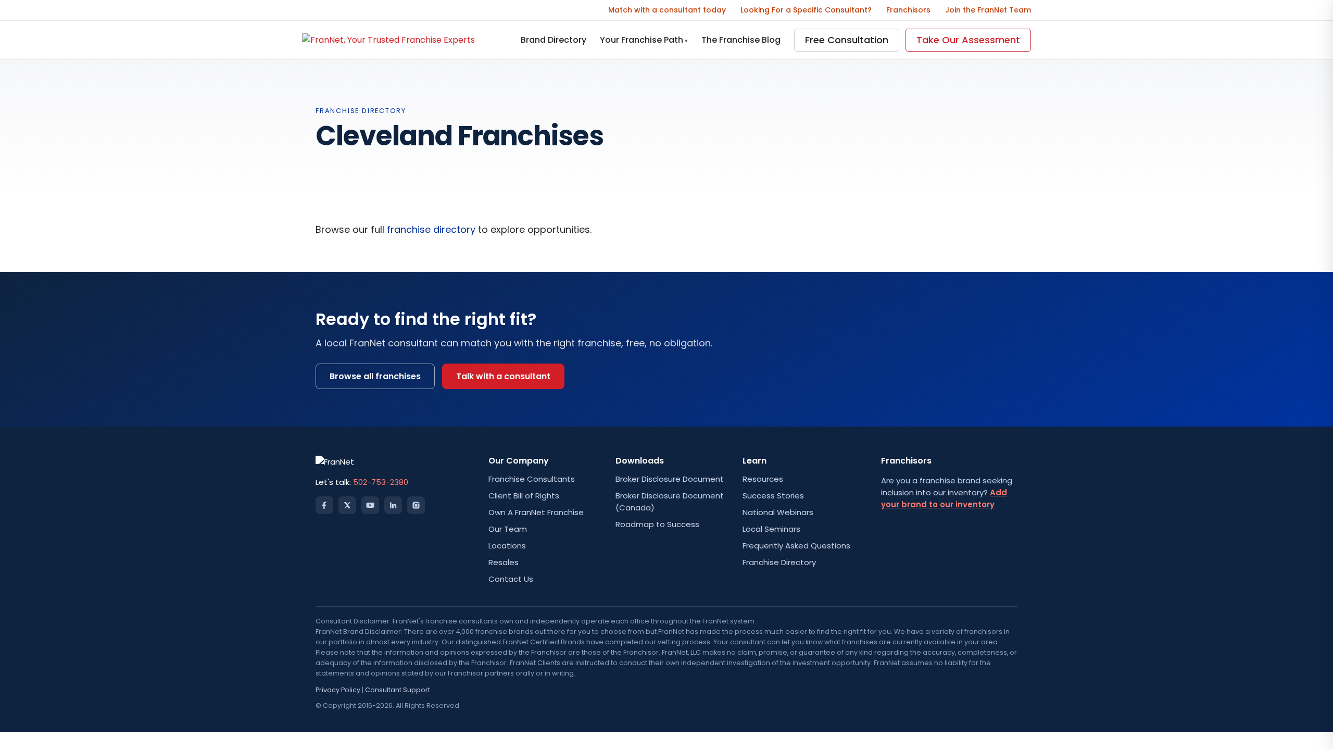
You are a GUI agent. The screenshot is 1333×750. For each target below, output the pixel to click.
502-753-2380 (380, 482)
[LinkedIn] (393, 505)
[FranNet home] (388, 39)
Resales (503, 562)
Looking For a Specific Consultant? (806, 10)
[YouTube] (370, 505)
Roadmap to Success (657, 524)
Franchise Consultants (531, 478)
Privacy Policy (338, 689)
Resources (763, 478)
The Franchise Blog (741, 40)
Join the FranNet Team (988, 10)
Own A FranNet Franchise (536, 512)
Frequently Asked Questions (796, 545)
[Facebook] (324, 505)
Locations (507, 545)
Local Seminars (771, 528)
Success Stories (773, 495)
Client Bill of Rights (523, 495)
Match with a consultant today (667, 10)
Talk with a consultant (503, 376)
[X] (347, 505)
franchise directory (431, 229)
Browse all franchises (375, 376)
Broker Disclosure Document (669, 478)
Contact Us (510, 578)
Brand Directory (553, 40)
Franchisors (908, 10)
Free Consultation (846, 39)
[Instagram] (416, 505)
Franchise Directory (779, 562)
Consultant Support (397, 689)
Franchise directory (361, 110)
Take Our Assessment (968, 39)
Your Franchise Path (644, 40)
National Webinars (778, 512)
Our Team (507, 528)
